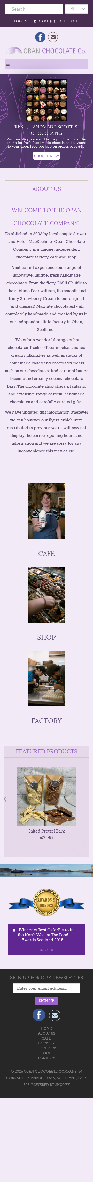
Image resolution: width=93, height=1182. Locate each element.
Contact (47, 1048)
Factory (46, 1043)
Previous (4, 799)
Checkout (70, 21)
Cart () (46, 21)
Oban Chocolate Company (50, 1071)
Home (46, 1028)
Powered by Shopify (50, 1084)
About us (46, 1033)
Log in (21, 21)
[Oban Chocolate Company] (46, 51)
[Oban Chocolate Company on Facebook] (40, 37)
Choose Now (46, 155)
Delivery (46, 1058)
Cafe (46, 1038)
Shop (46, 1053)
